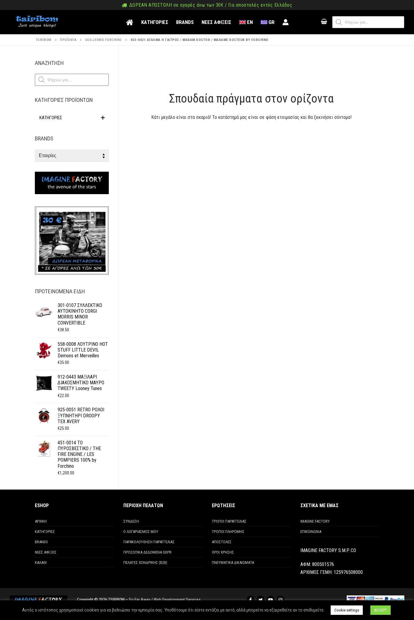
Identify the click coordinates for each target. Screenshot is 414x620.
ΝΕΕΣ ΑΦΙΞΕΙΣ (45, 552)
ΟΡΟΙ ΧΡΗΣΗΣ (223, 552)
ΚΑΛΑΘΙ (41, 562)
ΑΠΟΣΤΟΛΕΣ (222, 542)
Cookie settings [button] (346, 610)
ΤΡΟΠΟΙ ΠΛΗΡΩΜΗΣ (228, 531)
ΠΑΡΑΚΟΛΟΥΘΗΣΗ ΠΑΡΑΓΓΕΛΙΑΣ (149, 542)
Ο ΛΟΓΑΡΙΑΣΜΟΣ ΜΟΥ (140, 531)
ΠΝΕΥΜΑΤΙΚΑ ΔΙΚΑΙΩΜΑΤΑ (233, 562)
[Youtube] (270, 600)
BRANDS (41, 542)
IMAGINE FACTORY (315, 521)
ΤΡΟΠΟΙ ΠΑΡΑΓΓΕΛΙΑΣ (229, 521)
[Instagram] (280, 600)
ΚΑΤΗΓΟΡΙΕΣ (45, 531)
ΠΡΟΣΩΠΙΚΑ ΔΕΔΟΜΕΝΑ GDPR (147, 552)
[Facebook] (250, 600)
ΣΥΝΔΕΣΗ (131, 521)
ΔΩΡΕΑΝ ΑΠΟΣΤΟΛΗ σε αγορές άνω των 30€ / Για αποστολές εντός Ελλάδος (210, 5)
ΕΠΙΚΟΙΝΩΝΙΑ (310, 531)
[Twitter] (260, 600)
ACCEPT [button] (380, 610)
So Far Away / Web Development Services (165, 599)
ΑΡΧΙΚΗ (41, 521)
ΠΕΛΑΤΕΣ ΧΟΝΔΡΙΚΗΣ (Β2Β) (145, 562)
